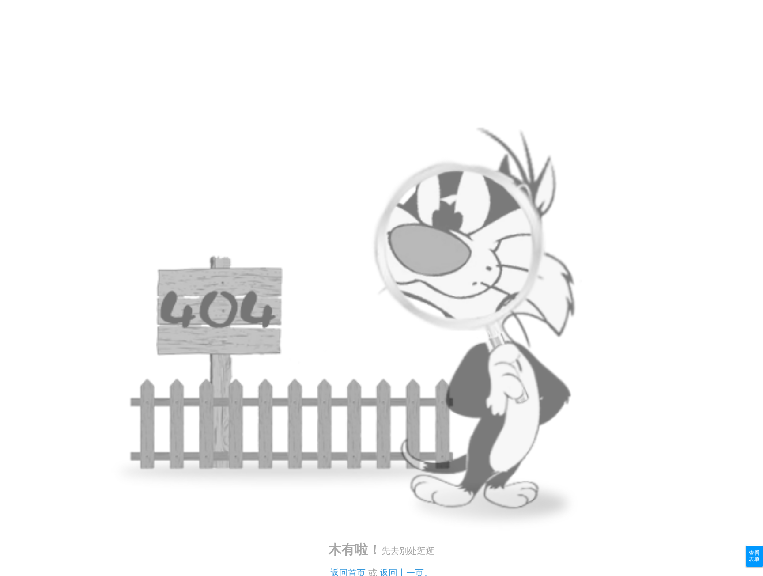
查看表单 (754, 556)
